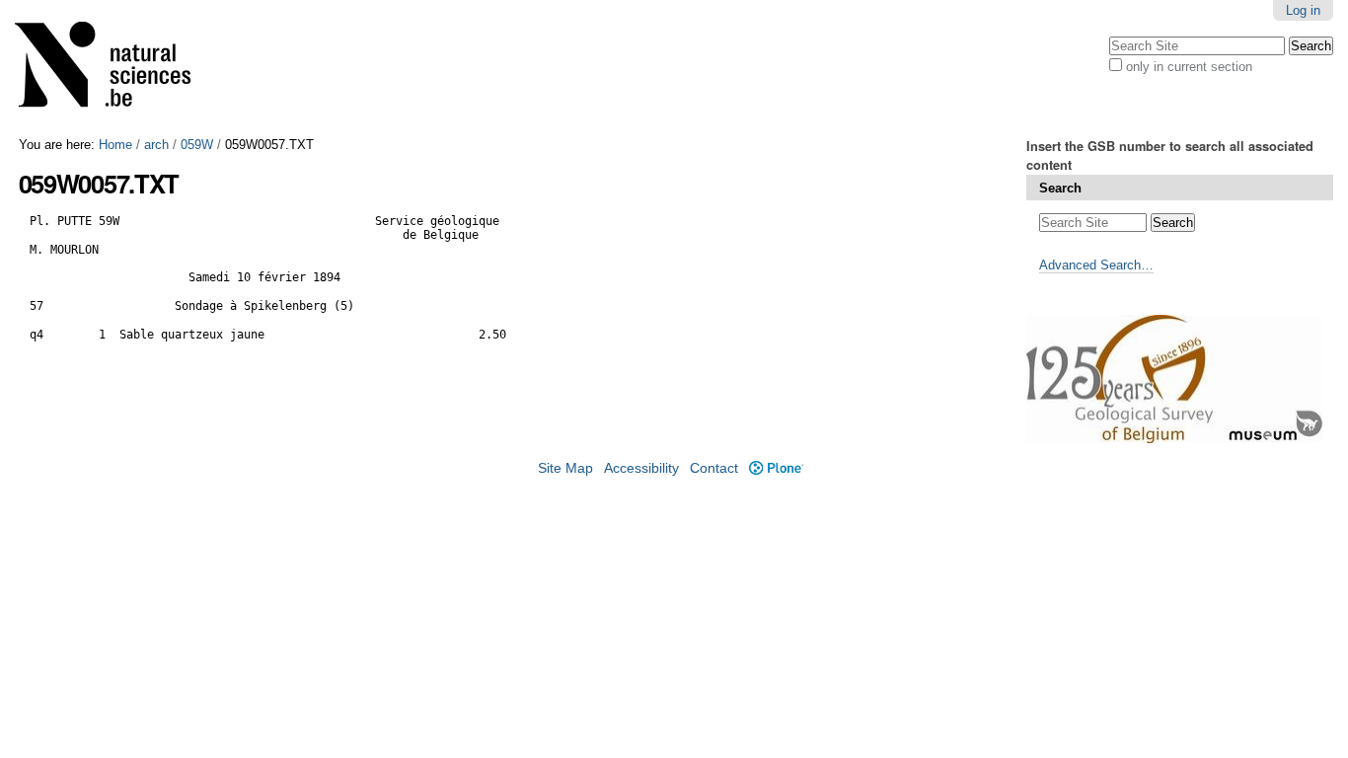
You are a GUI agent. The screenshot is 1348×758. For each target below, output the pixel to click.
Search (1060, 188)
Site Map (565, 468)
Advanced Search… (1096, 265)
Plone (775, 468)
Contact (714, 468)
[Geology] (115, 68)
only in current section (1189, 66)
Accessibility (641, 468)
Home (115, 144)
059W (197, 144)
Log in (1303, 10)
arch (156, 144)
